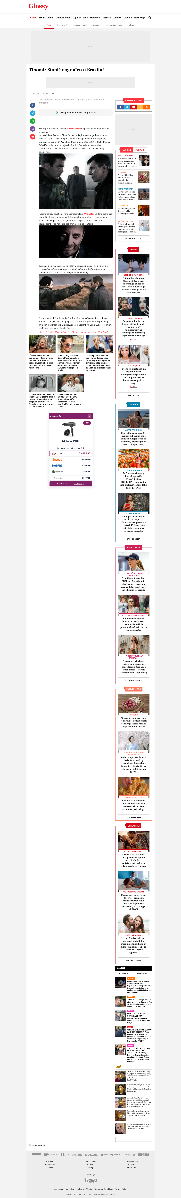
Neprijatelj (89, 213)
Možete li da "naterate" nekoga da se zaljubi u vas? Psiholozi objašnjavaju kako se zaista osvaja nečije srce (133, 860)
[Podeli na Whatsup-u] (32, 121)
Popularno (142, 974)
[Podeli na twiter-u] (32, 113)
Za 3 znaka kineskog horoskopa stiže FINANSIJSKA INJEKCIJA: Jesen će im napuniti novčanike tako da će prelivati (133, 480)
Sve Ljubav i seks (133, 961)
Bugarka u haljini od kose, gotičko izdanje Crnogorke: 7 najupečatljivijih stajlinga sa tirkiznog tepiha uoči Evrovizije (133, 328)
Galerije (128, 17)
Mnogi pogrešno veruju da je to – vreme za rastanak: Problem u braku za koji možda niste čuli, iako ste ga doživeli (133, 902)
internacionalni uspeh (86, 332)
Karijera (106, 17)
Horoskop (139, 17)
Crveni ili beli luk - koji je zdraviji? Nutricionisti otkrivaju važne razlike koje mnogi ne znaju (126, 179)
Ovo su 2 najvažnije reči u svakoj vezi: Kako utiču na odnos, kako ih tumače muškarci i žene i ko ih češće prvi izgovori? (133, 945)
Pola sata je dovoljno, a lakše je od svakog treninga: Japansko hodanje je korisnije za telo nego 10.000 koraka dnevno (127, 228)
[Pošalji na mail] (32, 136)
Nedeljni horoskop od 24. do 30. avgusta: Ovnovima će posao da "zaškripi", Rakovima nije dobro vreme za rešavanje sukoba (134, 523)
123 (72, 332)
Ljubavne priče (80, 25)
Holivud (131, 25)
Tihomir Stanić (74, 128)
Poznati (33, 17)
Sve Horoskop (133, 539)
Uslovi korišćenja (84, 1189)
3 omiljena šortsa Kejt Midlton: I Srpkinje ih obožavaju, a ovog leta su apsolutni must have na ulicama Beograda (133, 584)
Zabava (117, 17)
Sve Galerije (133, 396)
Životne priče (62, 25)
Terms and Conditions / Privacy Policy (110, 1189)
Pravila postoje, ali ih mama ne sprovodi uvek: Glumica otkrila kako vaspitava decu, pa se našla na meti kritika (127, 162)
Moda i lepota (46, 17)
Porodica (95, 17)
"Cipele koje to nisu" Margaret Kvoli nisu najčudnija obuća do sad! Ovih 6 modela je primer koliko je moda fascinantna (134, 285)
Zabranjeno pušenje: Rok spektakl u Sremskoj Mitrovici (127, 211)
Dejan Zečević (46, 332)
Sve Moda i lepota (133, 681)
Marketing (70, 1189)
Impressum (58, 1189)
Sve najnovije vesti (133, 238)
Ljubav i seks (81, 17)
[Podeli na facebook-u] (32, 105)
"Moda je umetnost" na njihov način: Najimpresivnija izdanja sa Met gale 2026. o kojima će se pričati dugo (134, 376)
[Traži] (149, 18)
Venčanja (97, 25)
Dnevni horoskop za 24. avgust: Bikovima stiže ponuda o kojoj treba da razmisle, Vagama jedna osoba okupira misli (127, 196)
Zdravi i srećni (63, 17)
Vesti (49, 25)
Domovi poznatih (114, 25)
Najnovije (123, 974)
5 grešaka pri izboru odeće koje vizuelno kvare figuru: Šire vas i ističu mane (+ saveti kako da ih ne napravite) (133, 667)
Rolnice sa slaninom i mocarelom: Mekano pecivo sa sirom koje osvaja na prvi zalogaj (133, 805)
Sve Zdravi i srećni (133, 817)
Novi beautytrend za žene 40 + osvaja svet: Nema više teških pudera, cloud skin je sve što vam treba (133, 624)
